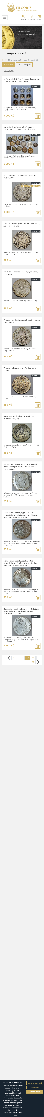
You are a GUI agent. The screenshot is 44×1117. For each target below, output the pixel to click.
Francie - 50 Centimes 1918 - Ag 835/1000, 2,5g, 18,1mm (22, 321)
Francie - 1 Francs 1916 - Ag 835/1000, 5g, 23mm (21, 369)
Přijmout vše (35, 1092)
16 (33, 662)
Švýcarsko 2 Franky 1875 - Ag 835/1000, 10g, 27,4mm (20, 176)
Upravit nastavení (35, 1083)
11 (33, 658)
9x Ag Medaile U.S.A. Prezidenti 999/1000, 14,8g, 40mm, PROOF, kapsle (22, 80)
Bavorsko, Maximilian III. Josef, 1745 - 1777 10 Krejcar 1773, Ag (21, 417)
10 (28, 658)
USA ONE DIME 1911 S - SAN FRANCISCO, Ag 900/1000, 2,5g (22, 224)
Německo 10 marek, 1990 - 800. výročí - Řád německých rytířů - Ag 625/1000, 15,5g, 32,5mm (21, 466)
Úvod (4, 60)
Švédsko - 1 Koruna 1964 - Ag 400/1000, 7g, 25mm (21, 273)
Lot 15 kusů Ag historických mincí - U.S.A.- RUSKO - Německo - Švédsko (19, 128)
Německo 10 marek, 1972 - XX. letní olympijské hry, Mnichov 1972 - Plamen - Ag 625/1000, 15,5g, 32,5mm (21, 514)
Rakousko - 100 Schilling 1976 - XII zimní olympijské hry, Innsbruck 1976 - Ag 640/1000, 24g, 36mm (21, 611)
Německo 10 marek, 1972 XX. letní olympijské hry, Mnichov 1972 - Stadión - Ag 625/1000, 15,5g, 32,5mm (21, 563)
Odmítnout (35, 1087)
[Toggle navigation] (5, 17)
